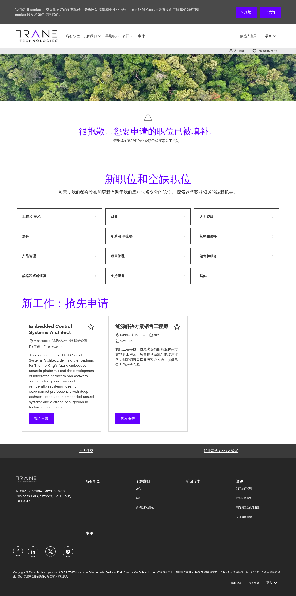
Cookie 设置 (156, 10)
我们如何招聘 (244, 488)
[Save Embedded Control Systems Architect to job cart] (90, 326)
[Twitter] (50, 551)
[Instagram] (68, 551)
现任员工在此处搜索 (248, 507)
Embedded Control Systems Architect (50, 329)
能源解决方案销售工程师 (141, 326)
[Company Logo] (36, 36)
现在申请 (41, 419)
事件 (141, 36)
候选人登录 (248, 36)
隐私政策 (236, 583)
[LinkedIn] (33, 551)
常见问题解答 (244, 498)
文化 (138, 488)
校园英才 (193, 481)
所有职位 (73, 36)
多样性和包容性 (145, 507)
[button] (236, 51)
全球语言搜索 (244, 517)
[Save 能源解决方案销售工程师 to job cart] (177, 326)
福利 (138, 498)
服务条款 (254, 583)
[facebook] (18, 551)
